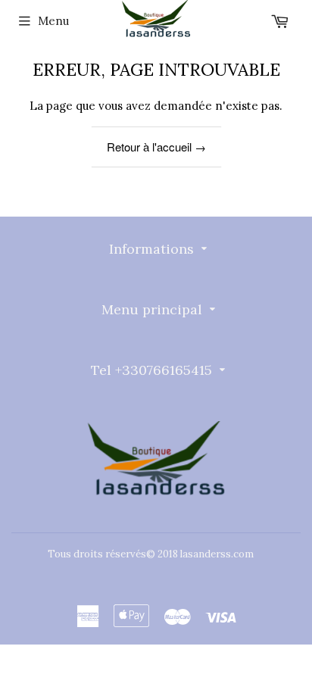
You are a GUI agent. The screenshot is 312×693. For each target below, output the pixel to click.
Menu (53, 21)
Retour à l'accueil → (156, 147)
